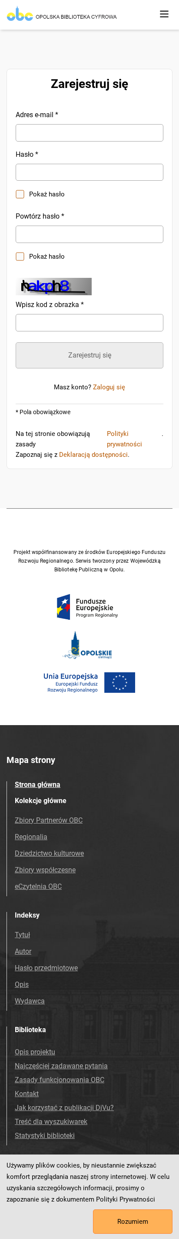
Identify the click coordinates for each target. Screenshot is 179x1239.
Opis (22, 984)
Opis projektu (35, 1052)
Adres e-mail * (37, 115)
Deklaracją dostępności (93, 455)
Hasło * (27, 154)
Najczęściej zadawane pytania (61, 1066)
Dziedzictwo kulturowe (49, 853)
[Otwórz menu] (164, 14)
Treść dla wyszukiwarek (51, 1121)
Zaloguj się (109, 387)
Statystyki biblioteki (45, 1135)
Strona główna (37, 784)
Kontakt (27, 1094)
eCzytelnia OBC (38, 886)
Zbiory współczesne (45, 870)
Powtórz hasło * (40, 216)
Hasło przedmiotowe (46, 968)
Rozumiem (132, 1221)
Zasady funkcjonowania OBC (59, 1080)
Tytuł (22, 935)
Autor (23, 951)
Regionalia (31, 837)
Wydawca (30, 1001)
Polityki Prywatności (125, 1199)
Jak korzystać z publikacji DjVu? (64, 1108)
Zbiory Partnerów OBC (49, 820)
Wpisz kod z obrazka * (50, 304)
